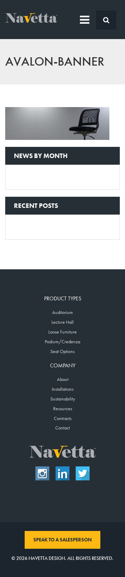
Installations (63, 389)
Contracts (63, 418)
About (62, 379)
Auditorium (62, 312)
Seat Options (62, 351)
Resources (62, 408)
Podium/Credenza (62, 341)
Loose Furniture (62, 332)
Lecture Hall (62, 322)
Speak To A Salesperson (62, 540)
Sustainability (62, 399)
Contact (62, 428)
